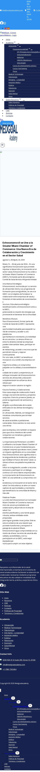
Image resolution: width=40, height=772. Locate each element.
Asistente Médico (14, 82)
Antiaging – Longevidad (17, 80)
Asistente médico (11, 635)
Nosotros (8, 600)
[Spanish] (8, 28)
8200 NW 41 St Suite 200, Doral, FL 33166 (29, 10)
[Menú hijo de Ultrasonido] (20, 46)
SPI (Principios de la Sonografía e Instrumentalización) (28, 53)
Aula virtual (7, 123)
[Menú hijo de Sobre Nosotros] (24, 100)
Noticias (9, 113)
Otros (10, 96)
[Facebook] (1, 24)
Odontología (13, 77)
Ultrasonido (9, 625)
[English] (5, 28)
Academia (7, 699)
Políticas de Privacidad (16, 105)
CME (7, 110)
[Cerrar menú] (0, 690)
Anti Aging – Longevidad (14, 633)
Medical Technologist (16, 74)
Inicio (8, 39)
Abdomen (20, 57)
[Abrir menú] (2, 145)
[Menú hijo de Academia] (18, 43)
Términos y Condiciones (17, 108)
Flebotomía (12, 88)
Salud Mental (13, 94)
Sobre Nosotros (14, 102)
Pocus (15, 71)
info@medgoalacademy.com (12, 10)
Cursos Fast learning (20, 69)
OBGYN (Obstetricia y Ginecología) (24, 61)
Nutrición (12, 91)
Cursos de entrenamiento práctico (24, 66)
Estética (11, 85)
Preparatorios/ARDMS (20, 706)
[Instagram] (4, 24)
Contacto (9, 116)
